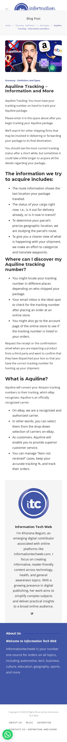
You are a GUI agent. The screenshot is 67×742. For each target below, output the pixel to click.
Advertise (44, 722)
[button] (7, 734)
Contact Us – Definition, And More (33, 729)
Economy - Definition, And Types (22, 80)
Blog (29, 722)
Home (8, 25)
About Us (15, 722)
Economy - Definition (25, 25)
